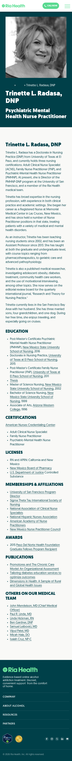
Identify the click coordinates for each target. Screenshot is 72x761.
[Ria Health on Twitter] (57, 739)
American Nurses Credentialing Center (30, 425)
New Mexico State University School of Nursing (32, 397)
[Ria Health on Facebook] (47, 739)
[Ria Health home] (20, 669)
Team (19, 85)
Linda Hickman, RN (22, 618)
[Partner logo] (18, 738)
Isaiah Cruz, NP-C (21, 639)
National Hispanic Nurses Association (33, 517)
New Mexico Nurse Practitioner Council (35, 529)
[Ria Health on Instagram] (52, 739)
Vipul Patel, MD (19, 631)
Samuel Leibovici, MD (23, 626)
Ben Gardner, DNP (21, 622)
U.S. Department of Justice (27, 472)
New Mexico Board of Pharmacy (31, 468)
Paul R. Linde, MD (21, 614)
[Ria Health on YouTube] (67, 739)
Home (10, 85)
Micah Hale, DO (20, 635)
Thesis (14, 380)
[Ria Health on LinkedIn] (62, 739)
